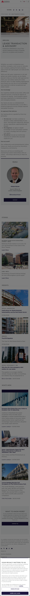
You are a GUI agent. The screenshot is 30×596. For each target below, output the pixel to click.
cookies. (21, 586)
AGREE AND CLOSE (15, 593)
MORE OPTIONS (15, 589)
